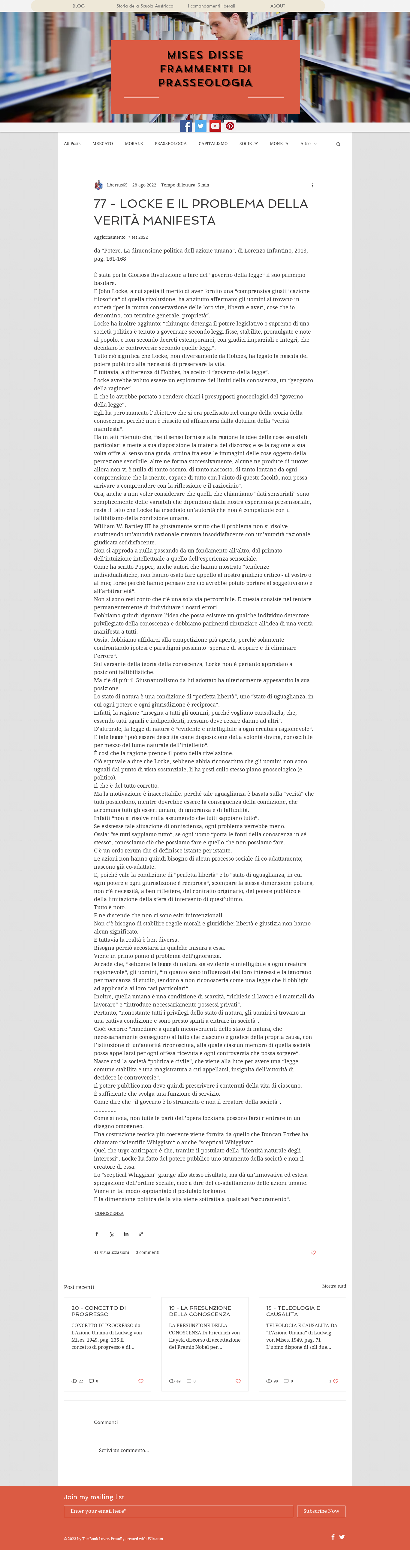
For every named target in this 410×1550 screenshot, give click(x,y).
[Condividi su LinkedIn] (126, 1234)
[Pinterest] (230, 126)
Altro (305, 143)
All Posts (72, 143)
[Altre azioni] (312, 185)
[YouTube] (215, 126)
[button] (338, 143)
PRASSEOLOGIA (171, 143)
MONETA (279, 143)
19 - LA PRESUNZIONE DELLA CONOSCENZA (200, 1311)
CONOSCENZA (109, 1213)
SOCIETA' (249, 143)
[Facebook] (186, 126)
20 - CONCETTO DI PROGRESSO (98, 1311)
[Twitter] (201, 126)
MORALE (134, 143)
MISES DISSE (204, 55)
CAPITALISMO (213, 143)
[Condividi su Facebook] (97, 1234)
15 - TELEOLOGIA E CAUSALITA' (293, 1311)
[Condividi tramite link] (141, 1234)
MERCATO (102, 143)
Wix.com (155, 1538)
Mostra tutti (334, 1286)
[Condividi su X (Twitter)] (111, 1234)
